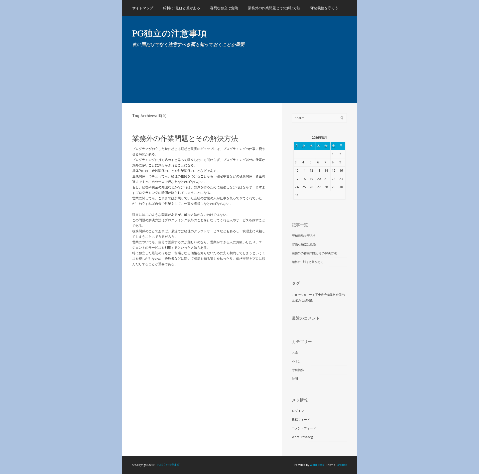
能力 (298, 300)
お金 (294, 294)
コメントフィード (304, 428)
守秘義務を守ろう (324, 8)
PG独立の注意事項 (169, 33)
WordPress (317, 465)
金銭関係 (307, 300)
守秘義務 (329, 294)
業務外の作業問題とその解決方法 (274, 8)
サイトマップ (142, 8)
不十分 (319, 294)
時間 (339, 294)
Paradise (341, 465)
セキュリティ (306, 294)
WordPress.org (302, 437)
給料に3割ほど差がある (181, 8)
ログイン (298, 411)
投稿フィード (301, 419)
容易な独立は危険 (224, 8)
